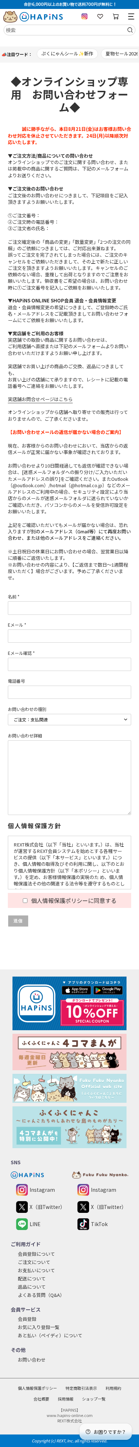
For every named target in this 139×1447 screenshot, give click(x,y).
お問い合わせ (32, 1359)
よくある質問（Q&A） (41, 1295)
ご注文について (34, 1262)
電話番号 (16, 681)
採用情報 (65, 1399)
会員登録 (27, 1319)
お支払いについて (36, 1270)
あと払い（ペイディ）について (50, 1335)
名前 (14, 596)
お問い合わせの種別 (27, 709)
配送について (32, 1278)
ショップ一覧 (93, 1399)
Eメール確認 (21, 653)
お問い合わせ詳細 (25, 735)
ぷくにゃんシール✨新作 (67, 53)
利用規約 (113, 1388)
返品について (32, 1286)
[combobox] (69, 30)
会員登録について (36, 1253)
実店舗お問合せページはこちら (40, 399)
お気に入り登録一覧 (39, 1327)
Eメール (17, 625)
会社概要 (41, 1399)
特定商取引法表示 (81, 1388)
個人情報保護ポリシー (37, 1388)
